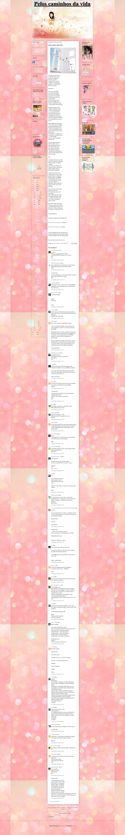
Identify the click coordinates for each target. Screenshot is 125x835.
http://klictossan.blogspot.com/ (54, 227)
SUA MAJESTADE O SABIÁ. (38, 224)
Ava (52, 545)
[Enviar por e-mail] (71, 243)
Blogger (73, 825)
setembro (37, 198)
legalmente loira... (55, 767)
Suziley (52, 576)
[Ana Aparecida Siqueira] (34, 63)
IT (51, 473)
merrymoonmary (61, 825)
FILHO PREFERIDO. (38, 212)
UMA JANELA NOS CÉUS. (37, 239)
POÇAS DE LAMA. (37, 258)
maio (36, 321)
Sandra (52, 677)
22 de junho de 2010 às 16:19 (57, 270)
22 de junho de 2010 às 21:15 (57, 526)
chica (52, 404)
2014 (35, 182)
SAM (52, 364)
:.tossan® (53, 310)
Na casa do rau (54, 468)
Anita (52, 603)
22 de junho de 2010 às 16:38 (57, 318)
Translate (37, 45)
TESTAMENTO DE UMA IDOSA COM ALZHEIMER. (38, 280)
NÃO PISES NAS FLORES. (38, 229)
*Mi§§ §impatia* (54, 495)
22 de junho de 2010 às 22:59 (57, 573)
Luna (52, 381)
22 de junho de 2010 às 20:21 (57, 443)
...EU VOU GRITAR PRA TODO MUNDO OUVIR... (62, 508)
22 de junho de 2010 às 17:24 (57, 361)
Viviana (53, 647)
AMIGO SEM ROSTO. (37, 249)
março (36, 326)
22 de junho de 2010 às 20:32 (57, 453)
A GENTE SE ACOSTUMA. (37, 254)
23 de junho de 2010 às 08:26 (57, 704)
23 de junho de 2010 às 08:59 (57, 731)
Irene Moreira (54, 434)
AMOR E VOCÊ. (37, 287)
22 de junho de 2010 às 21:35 (57, 542)
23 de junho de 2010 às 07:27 (57, 674)
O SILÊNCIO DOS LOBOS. (37, 272)
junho (36, 204)
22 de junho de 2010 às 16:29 (57, 289)
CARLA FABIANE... (55, 585)
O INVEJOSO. (38, 301)
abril (36, 324)
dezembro (37, 192)
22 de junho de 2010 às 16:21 (57, 279)
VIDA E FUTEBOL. (38, 244)
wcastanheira (54, 283)
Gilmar (52, 321)
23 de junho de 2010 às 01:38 (57, 600)
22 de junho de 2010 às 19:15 (57, 388)
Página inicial (63, 808)
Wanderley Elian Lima (56, 263)
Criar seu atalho (35, 64)
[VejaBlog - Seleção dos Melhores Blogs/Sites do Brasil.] (38, 51)
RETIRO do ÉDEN (55, 353)
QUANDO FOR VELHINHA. (38, 296)
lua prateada (54, 412)
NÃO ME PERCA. (37, 309)
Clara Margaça (54, 724)
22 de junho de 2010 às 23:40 (57, 582)
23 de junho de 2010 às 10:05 (57, 751)
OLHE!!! (37, 265)
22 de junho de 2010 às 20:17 (57, 430)
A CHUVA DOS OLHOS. (37, 207)
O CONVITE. (38, 234)
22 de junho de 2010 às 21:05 (57, 470)
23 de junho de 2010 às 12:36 (57, 775)
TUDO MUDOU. (37, 219)
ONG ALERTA (54, 446)
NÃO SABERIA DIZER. (38, 291)
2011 (35, 188)
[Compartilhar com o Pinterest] (76, 243)
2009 (35, 332)
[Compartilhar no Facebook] (75, 243)
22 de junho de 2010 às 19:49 (57, 419)
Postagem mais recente (54, 807)
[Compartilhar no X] (74, 243)
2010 (35, 190)
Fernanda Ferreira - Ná (56, 456)
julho (36, 202)
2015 (35, 180)
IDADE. (37, 215)
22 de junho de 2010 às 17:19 (57, 350)
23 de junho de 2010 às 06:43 (57, 643)
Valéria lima (53, 734)
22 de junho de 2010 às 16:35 (57, 307)
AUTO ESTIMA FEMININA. (38, 314)
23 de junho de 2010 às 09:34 (57, 742)
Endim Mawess (54, 754)
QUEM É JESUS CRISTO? (38, 262)
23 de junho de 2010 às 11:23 (57, 764)
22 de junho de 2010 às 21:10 (57, 492)
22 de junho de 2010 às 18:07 (57, 378)
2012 (35, 186)
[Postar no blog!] (72, 243)
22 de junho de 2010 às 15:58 (57, 260)
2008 (35, 334)
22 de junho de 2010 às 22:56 (57, 562)
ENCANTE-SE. (38, 268)
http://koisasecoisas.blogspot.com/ (55, 222)
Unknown (53, 565)
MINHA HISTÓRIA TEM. (38, 306)
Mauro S (53, 422)
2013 (35, 184)
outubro (37, 196)
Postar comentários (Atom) (65, 813)
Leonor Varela (54, 622)
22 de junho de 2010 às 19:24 (57, 401)
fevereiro (37, 328)
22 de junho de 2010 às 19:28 (57, 409)
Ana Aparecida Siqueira (36, 60)
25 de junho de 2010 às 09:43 (57, 798)
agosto (36, 200)
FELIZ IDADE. (37, 318)
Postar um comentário (54, 801)
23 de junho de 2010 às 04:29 (57, 619)
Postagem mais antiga (72, 807)
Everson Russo (54, 746)
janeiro (37, 330)
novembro (37, 194)
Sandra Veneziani (55, 250)
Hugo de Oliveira (55, 292)
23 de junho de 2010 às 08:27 (57, 721)
